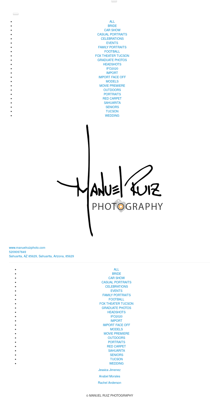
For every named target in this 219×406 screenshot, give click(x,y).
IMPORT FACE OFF (112, 77)
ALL (112, 21)
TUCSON (112, 111)
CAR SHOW (112, 30)
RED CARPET (112, 98)
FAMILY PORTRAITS (112, 47)
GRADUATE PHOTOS (112, 60)
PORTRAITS (112, 94)
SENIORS (112, 107)
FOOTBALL (112, 51)
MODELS (112, 81)
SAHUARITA (112, 102)
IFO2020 (112, 68)
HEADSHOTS (112, 64)
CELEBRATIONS (112, 38)
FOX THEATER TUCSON (112, 55)
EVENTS (112, 43)
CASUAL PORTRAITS (112, 34)
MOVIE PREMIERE (112, 85)
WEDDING (112, 115)
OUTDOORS (112, 90)
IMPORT (112, 73)
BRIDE (112, 26)
